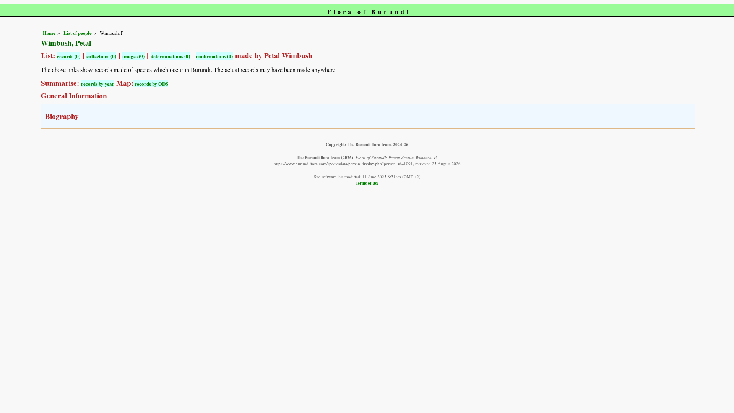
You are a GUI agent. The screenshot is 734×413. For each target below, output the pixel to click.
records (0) (68, 56)
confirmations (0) (214, 56)
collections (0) (101, 56)
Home (49, 32)
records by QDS (150, 83)
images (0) (133, 56)
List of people (77, 32)
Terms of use (367, 183)
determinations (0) (170, 56)
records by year (97, 83)
